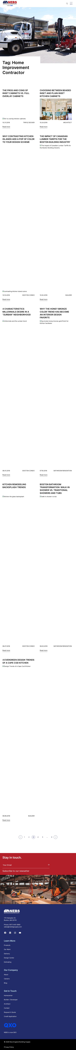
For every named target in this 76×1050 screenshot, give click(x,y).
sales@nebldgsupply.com (13, 927)
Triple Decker (29, 122)
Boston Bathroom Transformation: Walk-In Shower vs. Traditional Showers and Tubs (55, 488)
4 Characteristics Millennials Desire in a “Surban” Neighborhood (16, 312)
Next (55, 837)
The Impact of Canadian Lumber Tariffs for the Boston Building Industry (55, 139)
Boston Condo (28, 295)
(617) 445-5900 (14, 924)
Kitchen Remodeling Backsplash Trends (14, 485)
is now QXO (12, 1032)
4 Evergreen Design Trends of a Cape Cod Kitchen (18, 661)
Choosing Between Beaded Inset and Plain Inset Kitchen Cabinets (55, 93)
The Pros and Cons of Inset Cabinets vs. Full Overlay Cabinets (15, 93)
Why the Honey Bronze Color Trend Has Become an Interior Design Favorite (54, 313)
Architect (67, 122)
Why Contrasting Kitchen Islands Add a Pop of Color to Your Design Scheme (18, 139)
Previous (20, 837)
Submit (48, 864)
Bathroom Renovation (63, 471)
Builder (69, 295)
